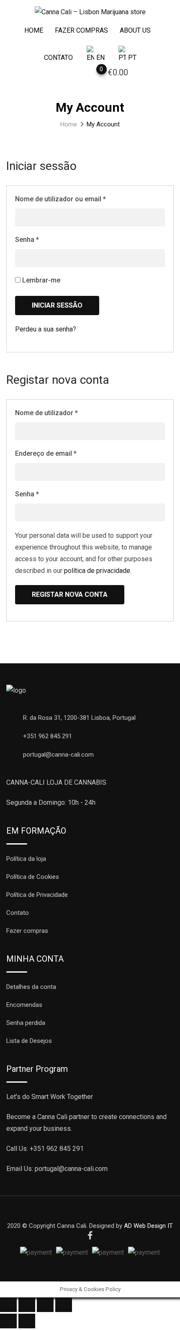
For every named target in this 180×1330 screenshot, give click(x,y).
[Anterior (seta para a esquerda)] (8, 1321)
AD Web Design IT (148, 1226)
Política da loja (26, 859)
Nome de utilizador (46, 413)
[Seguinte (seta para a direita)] (26, 1321)
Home (33, 30)
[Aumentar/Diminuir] (63, 1304)
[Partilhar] (26, 1304)
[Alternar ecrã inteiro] (45, 1304)
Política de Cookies (32, 877)
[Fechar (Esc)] (8, 1304)
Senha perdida (25, 1023)
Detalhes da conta (31, 987)
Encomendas (24, 1005)
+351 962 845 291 (47, 736)
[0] (93, 74)
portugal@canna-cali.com (58, 754)
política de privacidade (97, 571)
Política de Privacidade (37, 895)
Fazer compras (81, 30)
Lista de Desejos (29, 1041)
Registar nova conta (70, 594)
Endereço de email (46, 453)
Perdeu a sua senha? (45, 329)
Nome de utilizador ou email (60, 199)
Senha (27, 240)
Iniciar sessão (57, 305)
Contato (58, 58)
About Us (135, 30)
